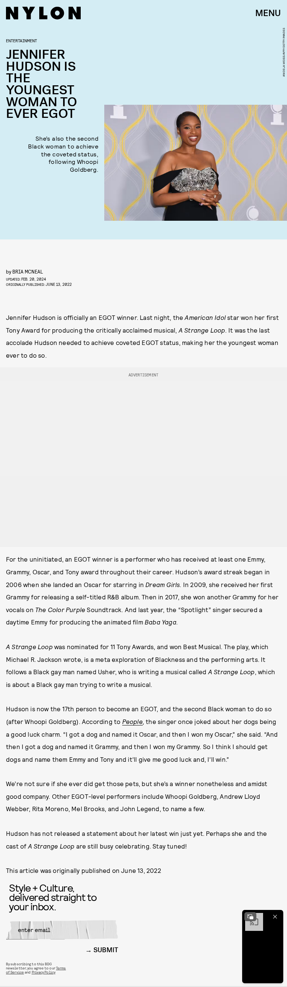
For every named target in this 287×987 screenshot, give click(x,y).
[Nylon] (43, 13)
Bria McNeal (27, 271)
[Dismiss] (275, 916)
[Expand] (250, 916)
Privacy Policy (43, 972)
